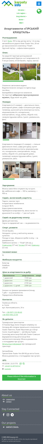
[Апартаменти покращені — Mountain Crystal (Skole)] (11, 169)
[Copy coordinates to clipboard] (23, 363)
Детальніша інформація (11, 344)
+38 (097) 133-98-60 (14, 312)
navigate (8, 369)
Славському (7, 245)
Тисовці (22, 245)
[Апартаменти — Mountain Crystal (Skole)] (11, 130)
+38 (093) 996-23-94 (10, 315)
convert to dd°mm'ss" (13, 366)
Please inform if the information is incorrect (21, 377)
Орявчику (35, 245)
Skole (10, 41)
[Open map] (21, 363)
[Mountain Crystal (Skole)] (11, 72)
